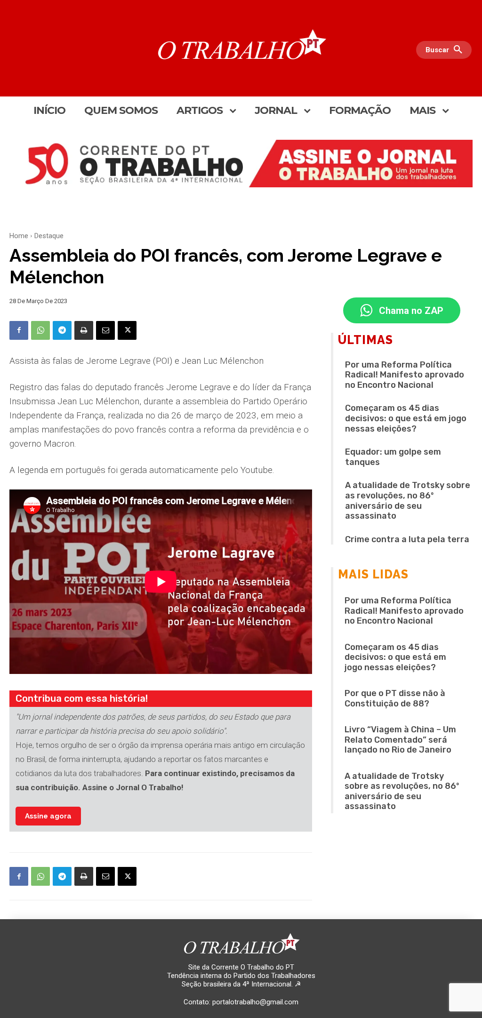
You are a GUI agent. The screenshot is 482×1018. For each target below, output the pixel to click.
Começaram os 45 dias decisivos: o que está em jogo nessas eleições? (405, 418)
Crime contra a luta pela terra (407, 539)
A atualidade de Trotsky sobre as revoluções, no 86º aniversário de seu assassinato (407, 500)
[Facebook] (18, 330)
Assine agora (48, 816)
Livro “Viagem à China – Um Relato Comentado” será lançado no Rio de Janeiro (400, 739)
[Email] (105, 330)
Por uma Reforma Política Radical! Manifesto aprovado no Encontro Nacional (404, 375)
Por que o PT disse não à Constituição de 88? (395, 698)
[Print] (83, 330)
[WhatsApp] (40, 330)
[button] (446, 50)
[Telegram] (62, 330)
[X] (127, 330)
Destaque (49, 236)
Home (18, 236)
